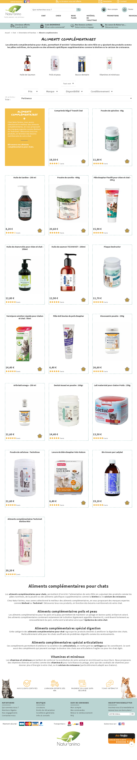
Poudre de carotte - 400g (68, 177)
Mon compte (76, 707)
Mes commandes (78, 710)
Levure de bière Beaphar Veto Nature (68, 452)
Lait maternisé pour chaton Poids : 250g (112, 385)
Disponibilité (73, 91)
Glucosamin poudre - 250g (112, 316)
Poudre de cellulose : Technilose (25, 452)
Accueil (7, 33)
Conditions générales (45, 713)
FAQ (72, 715)
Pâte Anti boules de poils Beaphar (68, 316)
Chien (58, 15)
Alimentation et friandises (27, 33)
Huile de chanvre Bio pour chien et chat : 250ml (24, 247)
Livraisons (40, 707)
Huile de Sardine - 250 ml (24, 177)
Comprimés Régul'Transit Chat (68, 110)
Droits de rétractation (45, 710)
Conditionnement (100, 91)
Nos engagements (9, 713)
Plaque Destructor (112, 246)
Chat (43, 15)
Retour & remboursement (82, 713)
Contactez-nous (9, 715)
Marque (50, 91)
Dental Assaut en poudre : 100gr (68, 385)
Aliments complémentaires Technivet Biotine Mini (25, 520)
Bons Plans (73, 16)
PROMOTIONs (113, 15)
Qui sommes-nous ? (10, 707)
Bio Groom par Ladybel (112, 452)
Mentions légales (9, 710)
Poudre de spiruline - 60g (112, 110)
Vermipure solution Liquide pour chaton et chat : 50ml (24, 317)
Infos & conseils (43, 715)
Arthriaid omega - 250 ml (25, 385)
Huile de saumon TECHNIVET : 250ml (68, 246)
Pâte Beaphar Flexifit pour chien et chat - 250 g (112, 178)
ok (132, 714)
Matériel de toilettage (92, 17)
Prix (30, 91)
